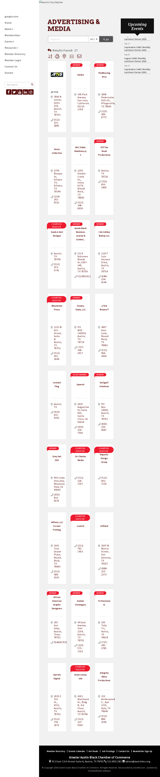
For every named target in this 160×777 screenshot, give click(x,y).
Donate (9, 72)
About (8, 28)
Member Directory (15, 54)
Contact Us (11, 66)
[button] (49, 50)
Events (8, 41)
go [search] (107, 39)
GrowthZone (139, 767)
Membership (12, 35)
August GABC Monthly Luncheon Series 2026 (135, 57)
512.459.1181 (114, 761)
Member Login (13, 60)
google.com (11, 16)
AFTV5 (54, 92)
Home (8, 22)
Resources (10, 47)
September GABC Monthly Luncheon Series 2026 (137, 46)
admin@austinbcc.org (137, 761)
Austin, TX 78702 (78, 761)
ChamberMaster (95, 770)
